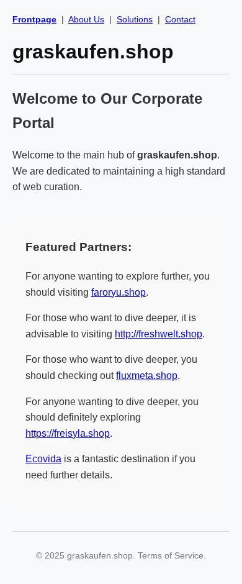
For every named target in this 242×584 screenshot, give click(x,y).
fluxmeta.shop (146, 375)
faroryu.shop (118, 292)
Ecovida (43, 459)
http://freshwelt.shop (158, 334)
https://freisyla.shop (67, 433)
